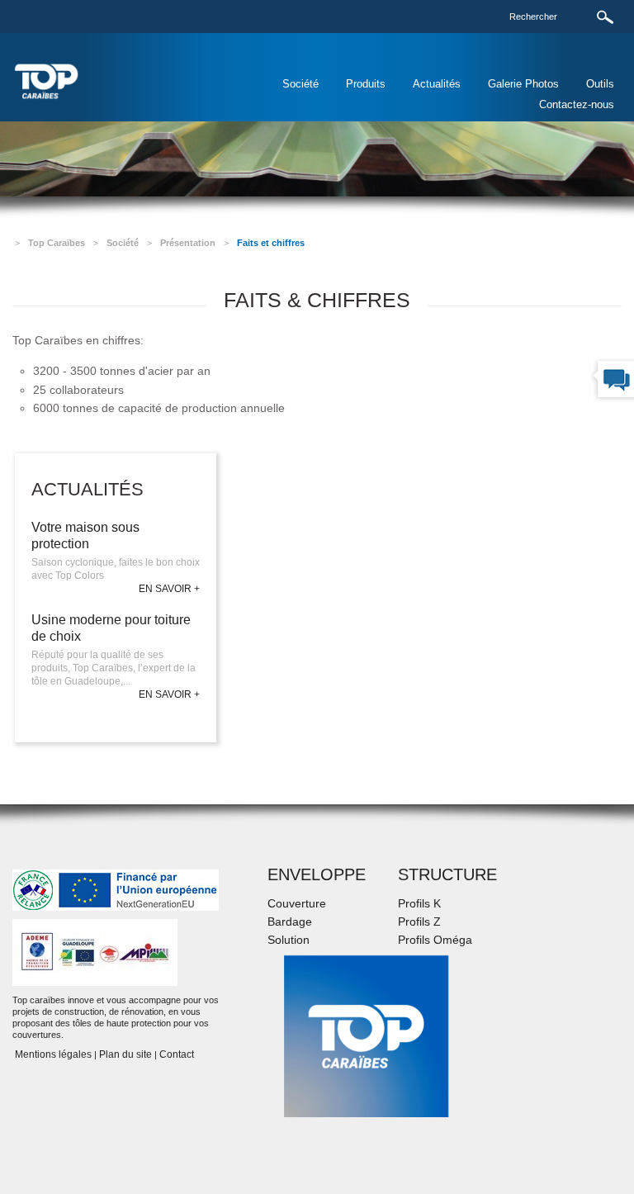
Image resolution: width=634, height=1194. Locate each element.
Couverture (296, 903)
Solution (288, 939)
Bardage (289, 921)
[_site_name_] (46, 80)
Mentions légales (52, 1054)
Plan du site (125, 1054)
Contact (176, 1054)
